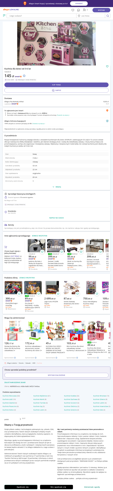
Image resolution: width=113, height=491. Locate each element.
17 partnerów (39, 456)
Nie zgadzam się (58, 487)
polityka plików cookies (65, 478)
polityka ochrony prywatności (86, 478)
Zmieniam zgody (92, 487)
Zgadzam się (23, 487)
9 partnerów (32, 458)
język (23, 418)
